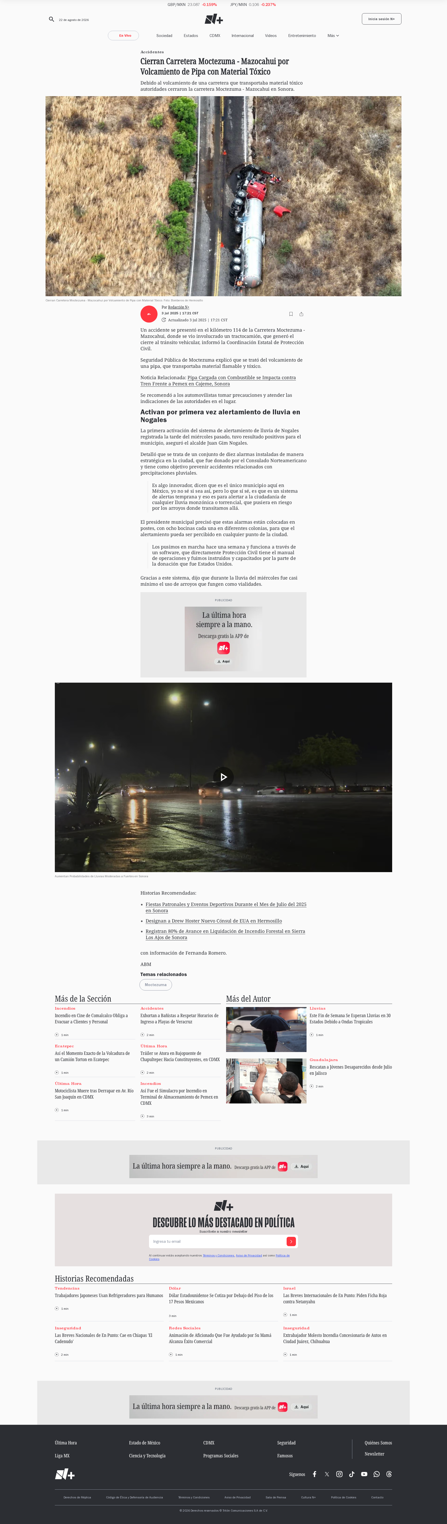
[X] (327, 1474)
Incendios (65, 1008)
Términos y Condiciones (194, 1497)
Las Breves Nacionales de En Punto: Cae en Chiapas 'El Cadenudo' (103, 1338)
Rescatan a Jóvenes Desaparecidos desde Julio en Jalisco (351, 1070)
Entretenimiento (302, 35)
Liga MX (62, 1455)
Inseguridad (68, 1328)
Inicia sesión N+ (381, 19)
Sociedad (164, 35)
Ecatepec (64, 1046)
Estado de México (144, 1442)
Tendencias (67, 1288)
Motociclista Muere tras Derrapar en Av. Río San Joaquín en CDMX (94, 1093)
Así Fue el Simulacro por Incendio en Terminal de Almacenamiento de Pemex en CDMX (179, 1096)
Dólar (175, 1288)
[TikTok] (352, 1474)
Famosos (285, 1455)
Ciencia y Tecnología (147, 1455)
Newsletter (374, 1454)
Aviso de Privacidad (249, 1256)
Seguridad (286, 1442)
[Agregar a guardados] (291, 314)
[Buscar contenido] (51, 19)
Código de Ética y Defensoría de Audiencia (134, 1497)
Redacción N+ (178, 307)
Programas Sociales (221, 1455)
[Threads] (389, 1474)
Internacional (243, 35)
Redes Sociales (184, 1328)
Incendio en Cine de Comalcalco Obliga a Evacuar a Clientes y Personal (91, 1018)
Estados (191, 35)
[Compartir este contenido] (301, 314)
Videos (271, 35)
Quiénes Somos (378, 1442)
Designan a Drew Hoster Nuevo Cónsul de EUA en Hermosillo (214, 921)
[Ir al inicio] (65, 1474)
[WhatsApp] (377, 1474)
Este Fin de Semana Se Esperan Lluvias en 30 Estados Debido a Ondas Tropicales (350, 1018)
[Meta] (314, 1474)
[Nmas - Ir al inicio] (214, 19)
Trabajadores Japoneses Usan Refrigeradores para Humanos (109, 1295)
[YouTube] (364, 1474)
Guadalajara (324, 1059)
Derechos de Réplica (77, 1497)
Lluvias (317, 1008)
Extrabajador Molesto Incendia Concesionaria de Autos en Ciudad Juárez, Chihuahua (335, 1338)
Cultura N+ (308, 1497)
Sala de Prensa (276, 1497)
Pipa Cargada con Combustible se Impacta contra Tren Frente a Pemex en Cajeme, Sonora (218, 380)
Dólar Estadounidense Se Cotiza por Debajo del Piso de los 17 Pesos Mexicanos (221, 1298)
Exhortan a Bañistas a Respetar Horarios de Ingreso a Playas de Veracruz (179, 1018)
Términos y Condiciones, (219, 1256)
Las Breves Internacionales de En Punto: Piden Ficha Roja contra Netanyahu (335, 1298)
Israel (289, 1288)
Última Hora (153, 1046)
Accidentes (151, 1008)
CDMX (215, 35)
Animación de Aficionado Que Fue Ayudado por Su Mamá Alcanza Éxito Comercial (220, 1338)
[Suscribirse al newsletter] (291, 1241)
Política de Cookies (343, 1497)
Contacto (377, 1497)
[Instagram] (339, 1474)
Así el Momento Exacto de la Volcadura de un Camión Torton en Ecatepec (92, 1056)
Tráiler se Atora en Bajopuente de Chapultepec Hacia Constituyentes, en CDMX (180, 1056)
